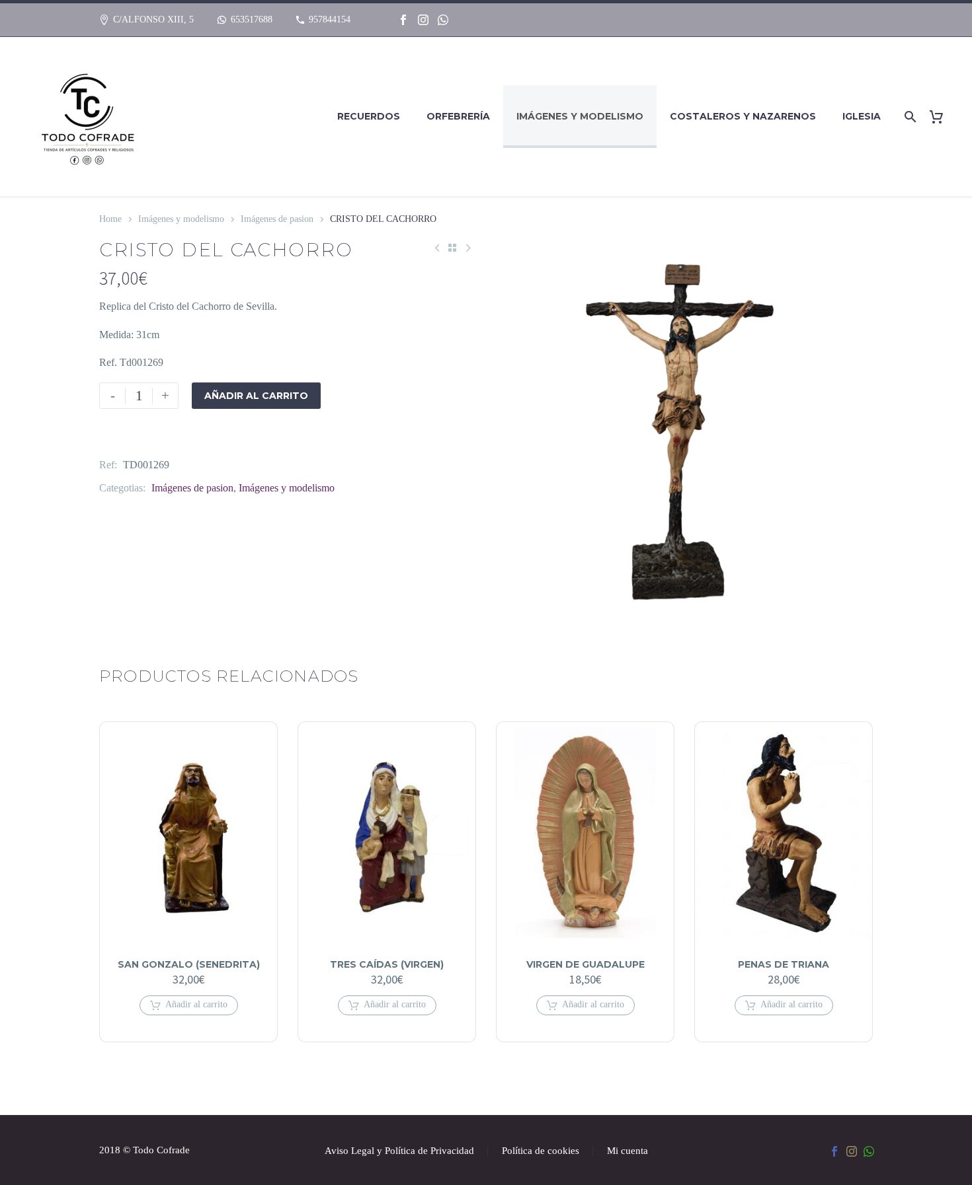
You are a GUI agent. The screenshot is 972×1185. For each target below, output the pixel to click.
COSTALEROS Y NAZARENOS (743, 116)
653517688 (251, 19)
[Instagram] (423, 20)
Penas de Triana (783, 964)
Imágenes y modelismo (579, 116)
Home (110, 219)
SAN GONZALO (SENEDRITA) (189, 964)
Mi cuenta (627, 1151)
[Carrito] (941, 116)
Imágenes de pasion (277, 219)
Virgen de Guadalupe (585, 964)
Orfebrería (458, 116)
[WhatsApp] (443, 20)
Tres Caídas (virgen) (387, 964)
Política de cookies (540, 1151)
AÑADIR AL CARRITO (256, 396)
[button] (189, 1005)
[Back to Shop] (452, 247)
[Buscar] (908, 116)
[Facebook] (403, 20)
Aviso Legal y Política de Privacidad (399, 1151)
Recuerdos (368, 116)
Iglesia (861, 116)
